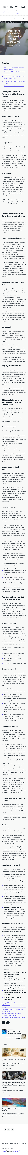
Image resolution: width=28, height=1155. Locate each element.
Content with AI (14, 6)
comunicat (11, 45)
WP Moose (15, 1151)
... (15, 1065)
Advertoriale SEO (6, 1146)
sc (3, 1068)
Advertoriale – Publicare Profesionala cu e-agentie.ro (14, 1143)
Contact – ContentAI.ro (16, 1146)
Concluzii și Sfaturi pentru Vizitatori (14, 86)
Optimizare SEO (5, 1148)
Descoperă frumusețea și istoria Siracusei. (14, 1017)
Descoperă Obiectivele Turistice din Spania (14, 1007)
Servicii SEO (12, 1148)
